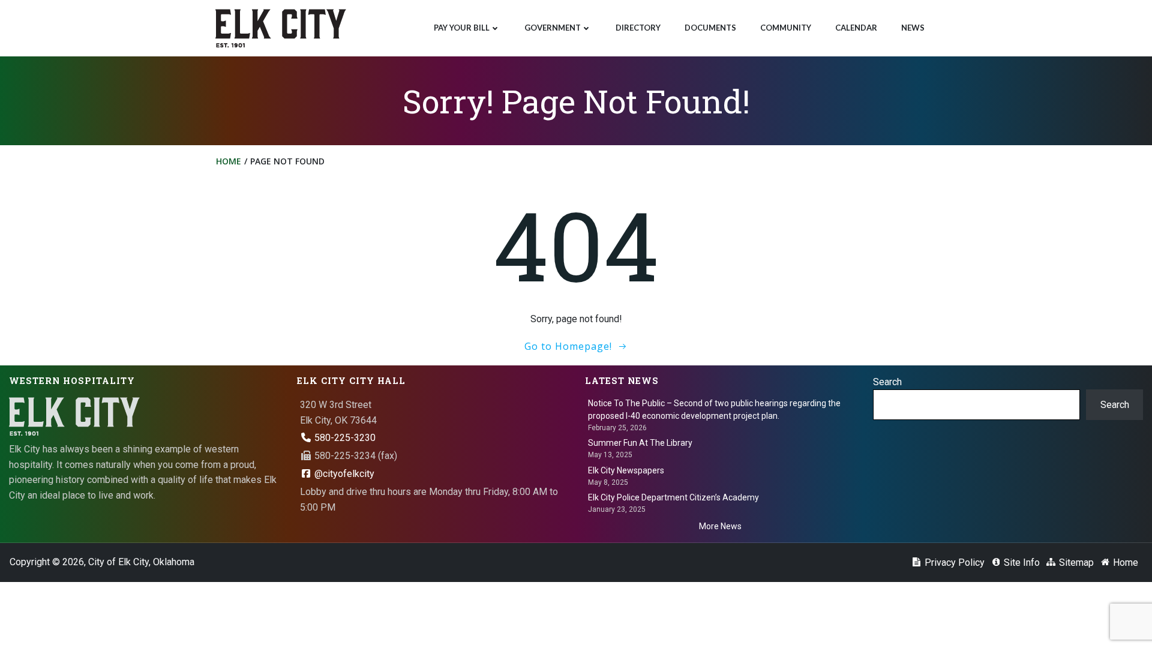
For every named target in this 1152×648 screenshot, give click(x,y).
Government (552, 27)
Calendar (856, 27)
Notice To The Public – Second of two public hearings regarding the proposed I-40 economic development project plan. (714, 409)
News (913, 27)
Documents (710, 27)
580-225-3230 (344, 437)
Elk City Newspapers (626, 470)
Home (228, 161)
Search (887, 382)
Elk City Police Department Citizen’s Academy (673, 497)
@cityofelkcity (343, 473)
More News (720, 526)
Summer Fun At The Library (640, 443)
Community (785, 27)
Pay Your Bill (462, 27)
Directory (638, 27)
